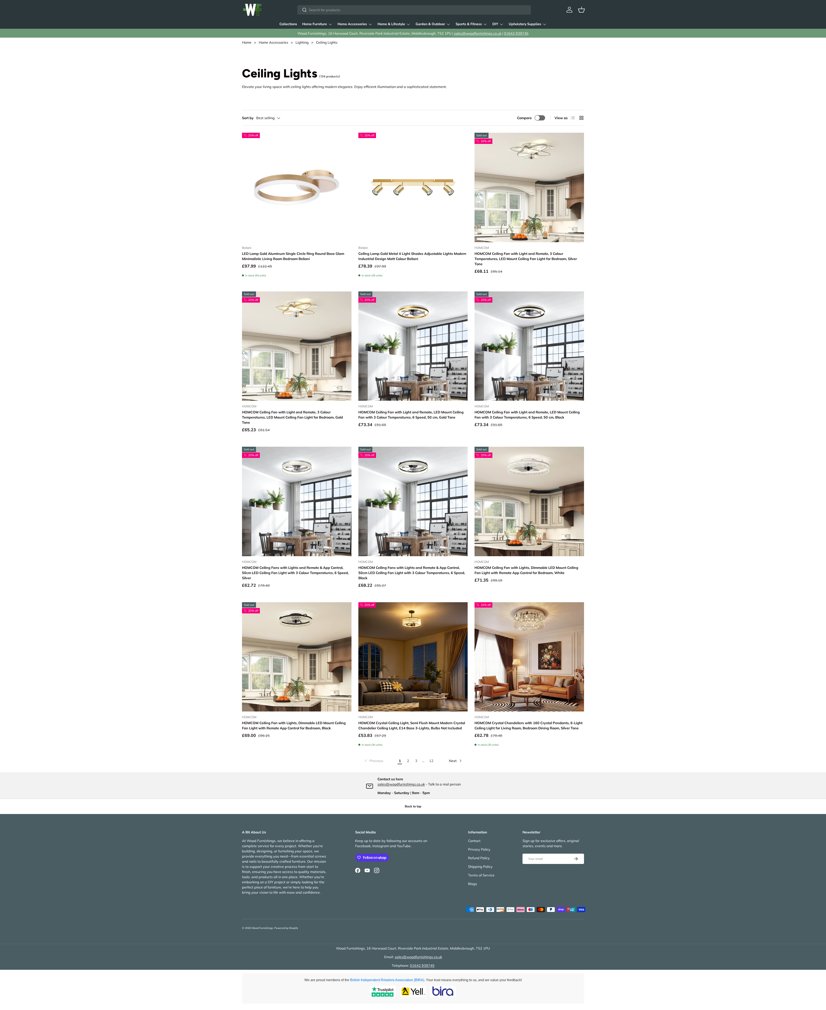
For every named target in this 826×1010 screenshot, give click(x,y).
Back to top (413, 806)
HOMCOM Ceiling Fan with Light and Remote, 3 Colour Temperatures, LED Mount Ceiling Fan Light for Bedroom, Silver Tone (526, 258)
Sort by (248, 118)
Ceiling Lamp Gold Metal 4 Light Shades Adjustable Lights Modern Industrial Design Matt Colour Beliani (412, 256)
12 (431, 761)
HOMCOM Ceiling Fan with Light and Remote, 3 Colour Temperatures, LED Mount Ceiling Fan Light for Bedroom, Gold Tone (292, 417)
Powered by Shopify (286, 928)
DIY (495, 24)
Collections (288, 24)
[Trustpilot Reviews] (383, 991)
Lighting (302, 42)
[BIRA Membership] (443, 991)
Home (246, 42)
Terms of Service (481, 875)
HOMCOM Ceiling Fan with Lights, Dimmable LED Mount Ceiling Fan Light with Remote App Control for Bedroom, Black (294, 725)
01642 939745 (516, 33)
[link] (373, 760)
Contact (474, 841)
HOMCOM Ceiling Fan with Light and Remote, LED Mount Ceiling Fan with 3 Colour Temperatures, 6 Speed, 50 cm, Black (527, 414)
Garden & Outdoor (430, 24)
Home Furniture (314, 24)
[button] (581, 9)
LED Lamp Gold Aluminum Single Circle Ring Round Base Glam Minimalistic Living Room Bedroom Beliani (293, 256)
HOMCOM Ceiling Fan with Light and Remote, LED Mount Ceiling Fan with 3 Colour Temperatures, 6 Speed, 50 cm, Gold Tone (411, 414)
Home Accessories (352, 24)
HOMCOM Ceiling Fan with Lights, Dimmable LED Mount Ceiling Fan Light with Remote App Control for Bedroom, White (526, 570)
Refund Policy (479, 858)
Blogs (472, 884)
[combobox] (414, 10)
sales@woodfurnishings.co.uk (477, 33)
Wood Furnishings (262, 928)
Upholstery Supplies (525, 24)
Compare (524, 118)
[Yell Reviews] (413, 991)
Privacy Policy (479, 849)
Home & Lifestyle (391, 24)
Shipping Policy (480, 866)
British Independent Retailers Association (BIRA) (387, 980)
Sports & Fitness (469, 24)
